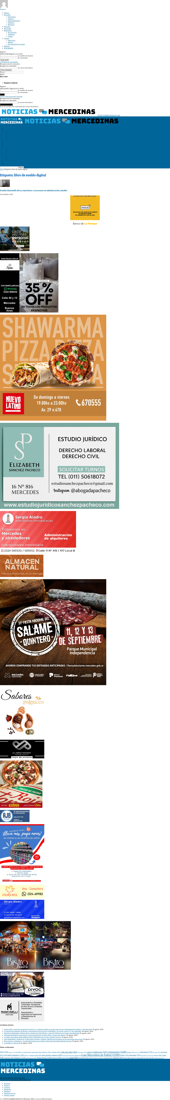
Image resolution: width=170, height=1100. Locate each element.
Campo (10, 36)
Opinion (11, 19)
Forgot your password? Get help (11, 96)
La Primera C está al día (12, 1043)
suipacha (118, 1058)
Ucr (146, 1058)
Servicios (7, 1083)
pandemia (9, 1058)
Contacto (7, 1087)
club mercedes (69, 1052)
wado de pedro (159, 1057)
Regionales (8, 31)
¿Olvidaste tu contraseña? (9, 62)
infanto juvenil (36, 1055)
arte (18, 1052)
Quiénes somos (9, 1095)
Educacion (11, 40)
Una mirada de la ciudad (16, 44)
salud (73, 1058)
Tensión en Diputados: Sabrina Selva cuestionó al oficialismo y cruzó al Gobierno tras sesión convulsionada (41, 1033)
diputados (130, 1052)
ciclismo (56, 1052)
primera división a (44, 1058)
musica (158, 1055)
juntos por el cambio (75, 1055)
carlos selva (36, 1052)
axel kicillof (26, 1052)
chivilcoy (46, 1052)
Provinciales (12, 32)
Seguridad (7, 29)
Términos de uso (9, 1093)
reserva (56, 1058)
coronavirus (117, 1052)
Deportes (7, 27)
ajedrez (12, 1052)
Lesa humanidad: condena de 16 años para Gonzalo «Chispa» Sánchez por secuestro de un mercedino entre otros (43, 1039)
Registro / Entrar (11, 83)
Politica (6, 13)
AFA (4, 1052)
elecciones (156, 1052)
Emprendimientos (14, 21)
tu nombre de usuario (25, 56)
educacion (146, 1052)
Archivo (7, 1085)
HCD (27, 1055)
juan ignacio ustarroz (52, 1055)
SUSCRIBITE (8, 48)
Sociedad (7, 15)
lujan (124, 1055)
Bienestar (11, 25)
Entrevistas (12, 17)
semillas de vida (98, 1057)
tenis (133, 1058)
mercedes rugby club (147, 1055)
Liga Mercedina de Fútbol (100, 1054)
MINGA (7, 46)
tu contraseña (23, 58)
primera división (31, 1057)
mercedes (135, 1055)
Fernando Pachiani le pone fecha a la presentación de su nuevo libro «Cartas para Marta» (35, 1035)
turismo (140, 1058)
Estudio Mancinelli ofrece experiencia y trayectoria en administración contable (33, 190)
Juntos (65, 1055)
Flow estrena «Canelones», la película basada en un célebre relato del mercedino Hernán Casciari (38, 1041)
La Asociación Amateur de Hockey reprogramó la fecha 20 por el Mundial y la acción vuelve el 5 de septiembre (43, 1031)
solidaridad (107, 1058)
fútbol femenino (15, 1055)
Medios (10, 42)
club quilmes (82, 1052)
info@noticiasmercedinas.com (20, 1080)
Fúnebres (11, 23)
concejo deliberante (97, 1052)
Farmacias (7, 1089)
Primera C (19, 1058)
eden (137, 1052)
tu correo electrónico (25, 68)
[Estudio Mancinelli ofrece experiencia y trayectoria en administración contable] (5, 186)
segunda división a (85, 1058)
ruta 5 (65, 1058)
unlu (151, 1058)
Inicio (2, 169)
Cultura (6, 38)
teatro (127, 1058)
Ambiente (11, 34)
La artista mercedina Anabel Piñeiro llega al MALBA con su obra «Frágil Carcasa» (32, 1037)
